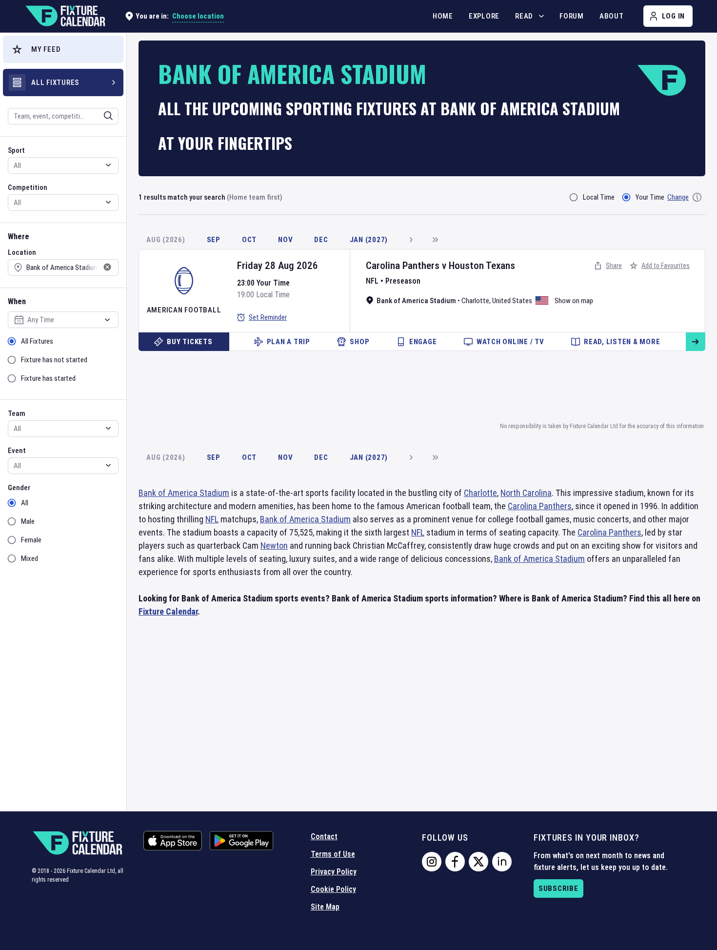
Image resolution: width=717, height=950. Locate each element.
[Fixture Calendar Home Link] (64, 16)
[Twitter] (478, 861)
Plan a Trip (288, 341)
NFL (372, 281)
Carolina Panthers (402, 265)
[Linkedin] (502, 861)
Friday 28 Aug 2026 (277, 265)
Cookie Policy (333, 889)
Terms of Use (333, 854)
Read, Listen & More (622, 341)
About (611, 16)
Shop (359, 341)
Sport (16, 150)
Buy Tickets (189, 341)
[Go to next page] (410, 239)
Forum (571, 16)
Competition (27, 187)
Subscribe (558, 888)
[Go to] (695, 341)
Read (524, 16)
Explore (484, 16)
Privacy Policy (334, 871)
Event (17, 450)
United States (512, 300)
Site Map (325, 906)
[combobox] (50, 116)
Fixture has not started (54, 359)
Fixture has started (48, 378)
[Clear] (102, 116)
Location (22, 252)
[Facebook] (455, 861)
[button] (63, 49)
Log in (673, 16)
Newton (274, 545)
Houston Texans (482, 265)
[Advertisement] (421, 385)
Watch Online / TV (510, 341)
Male (28, 521)
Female (31, 540)
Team (16, 413)
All (24, 502)
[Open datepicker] (107, 319)
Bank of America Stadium (184, 493)
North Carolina (526, 493)
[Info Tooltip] (697, 197)
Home (443, 16)
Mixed (29, 558)
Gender (19, 487)
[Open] (108, 115)
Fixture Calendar (168, 611)
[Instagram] (431, 861)
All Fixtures (37, 341)
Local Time (599, 197)
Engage (423, 341)
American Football (184, 310)
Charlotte (475, 300)
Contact (324, 836)
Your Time (650, 197)
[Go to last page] (435, 239)
